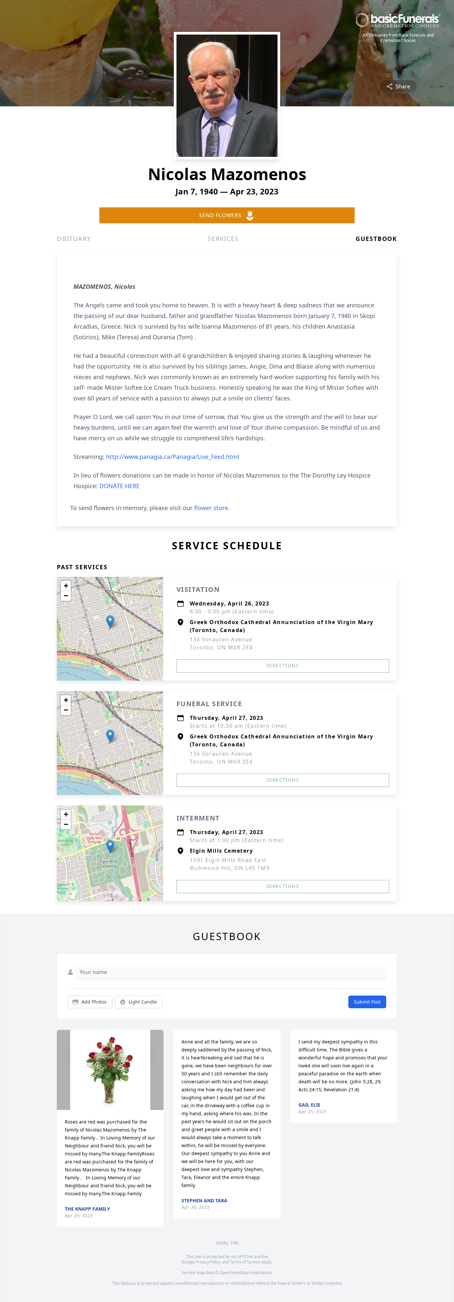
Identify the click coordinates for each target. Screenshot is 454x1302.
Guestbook (376, 239)
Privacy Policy (208, 1262)
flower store (211, 508)
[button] (110, 622)
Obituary (74, 239)
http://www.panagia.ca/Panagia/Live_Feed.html (172, 457)
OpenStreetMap (234, 1272)
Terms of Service (245, 1262)
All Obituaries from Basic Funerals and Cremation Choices (398, 38)
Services (223, 239)
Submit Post (367, 1002)
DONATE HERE (119, 486)
